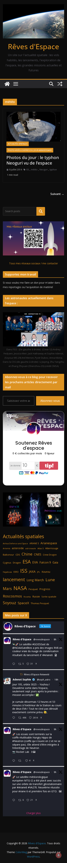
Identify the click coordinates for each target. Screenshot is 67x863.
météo (34, 169)
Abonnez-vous (50, 401)
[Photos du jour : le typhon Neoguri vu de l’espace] (33, 127)
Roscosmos (12, 596)
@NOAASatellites (22, 647)
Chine (27, 554)
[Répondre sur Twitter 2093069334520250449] (14, 717)
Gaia (55, 562)
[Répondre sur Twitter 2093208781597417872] (14, 800)
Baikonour (8, 554)
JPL (38, 572)
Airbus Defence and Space (15, 543)
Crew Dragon (50, 554)
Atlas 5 (41, 548)
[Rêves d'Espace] (7, 84)
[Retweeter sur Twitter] (21, 674)
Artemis (6, 548)
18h (56, 679)
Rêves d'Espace (33, 46)
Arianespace (49, 543)
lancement (14, 579)
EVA (35, 562)
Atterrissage (51, 548)
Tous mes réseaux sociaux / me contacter (33, 263)
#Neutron (18, 741)
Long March (35, 580)
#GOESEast (39, 644)
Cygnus (7, 562)
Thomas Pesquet (40, 603)
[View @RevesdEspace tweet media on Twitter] (56, 655)
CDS (18, 554)
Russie (36, 596)
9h (55, 729)
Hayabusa (7, 572)
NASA (20, 588)
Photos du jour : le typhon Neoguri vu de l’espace (32, 160)
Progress (44, 589)
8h (55, 639)
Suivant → (57, 194)
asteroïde (18, 548)
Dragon (17, 562)
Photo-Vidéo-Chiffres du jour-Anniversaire (30, 150)
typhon (53, 169)
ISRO (16, 571)
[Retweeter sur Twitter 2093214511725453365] (21, 760)
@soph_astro (43, 679)
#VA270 (32, 787)
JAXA (32, 571)
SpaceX (23, 603)
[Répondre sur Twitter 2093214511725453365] (14, 760)
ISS (27, 169)
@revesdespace (41, 639)
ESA (27, 562)
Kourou (46, 571)
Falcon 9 (45, 562)
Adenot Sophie (22, 679)
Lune (50, 579)
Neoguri (43, 169)
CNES (37, 554)
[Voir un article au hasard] (60, 84)
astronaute (30, 548)
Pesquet (33, 589)
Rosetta (27, 596)
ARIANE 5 (34, 543)
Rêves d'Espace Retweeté (36, 674)
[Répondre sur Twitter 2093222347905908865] (14, 664)
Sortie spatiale (48, 596)
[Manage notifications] (58, 855)
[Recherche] (40, 211)
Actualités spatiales (17, 144)
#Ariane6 (47, 655)
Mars (7, 588)
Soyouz (9, 602)
